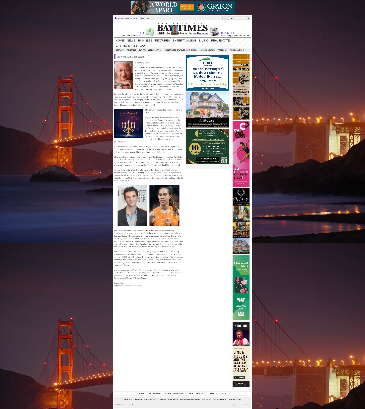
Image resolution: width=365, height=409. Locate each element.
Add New (245, 405)
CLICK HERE (228, 33)
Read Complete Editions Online (235, 35)
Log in (234, 405)
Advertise (131, 50)
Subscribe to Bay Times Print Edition (181, 50)
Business (145, 40)
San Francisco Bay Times (130, 405)
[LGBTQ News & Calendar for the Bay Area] (182, 29)
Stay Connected (147, 18)
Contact (119, 50)
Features (162, 40)
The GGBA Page (237, 50)
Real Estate (220, 40)
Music (203, 40)
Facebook (222, 50)
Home (119, 40)
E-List (140, 33)
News (131, 40)
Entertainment (184, 40)
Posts (239, 405)
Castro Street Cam (130, 45)
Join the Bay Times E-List (133, 35)
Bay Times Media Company (150, 50)
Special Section (207, 50)
